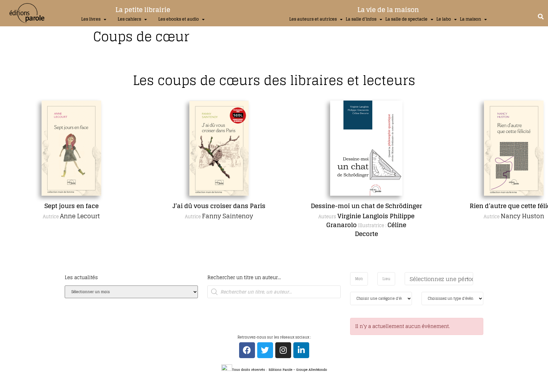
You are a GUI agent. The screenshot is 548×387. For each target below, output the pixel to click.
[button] (540, 16)
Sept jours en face (71, 205)
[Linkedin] (301, 350)
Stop (276, 270)
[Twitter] (265, 350)
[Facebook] (247, 350)
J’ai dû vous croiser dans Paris (219, 205)
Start (271, 270)
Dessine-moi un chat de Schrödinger (366, 205)
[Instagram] (283, 350)
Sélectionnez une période (441, 279)
